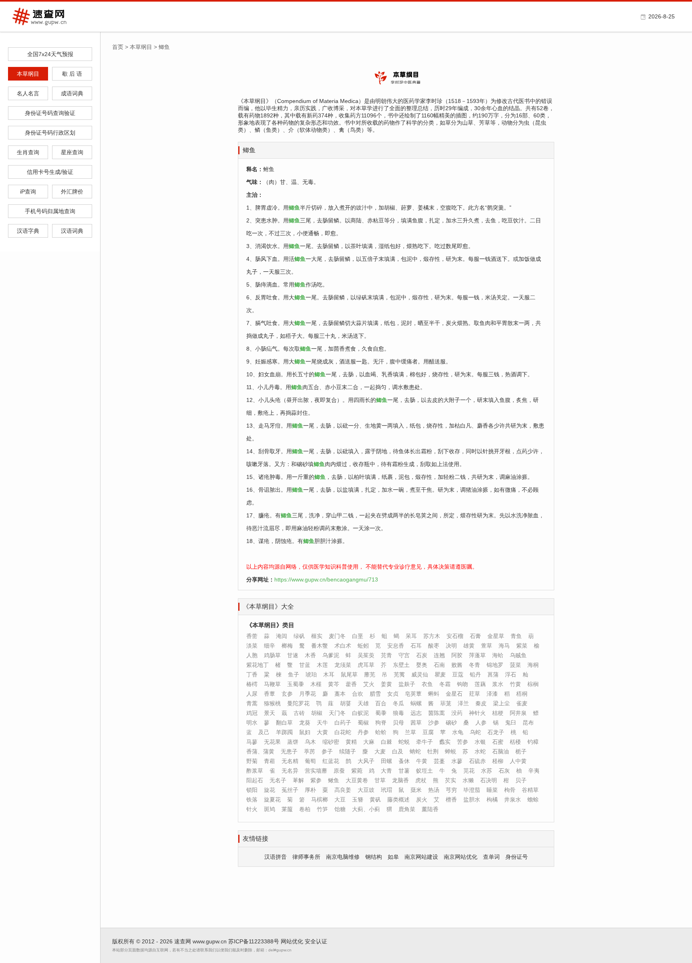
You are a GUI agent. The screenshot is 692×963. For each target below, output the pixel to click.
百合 (380, 703)
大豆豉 (366, 790)
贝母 (398, 722)
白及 (397, 751)
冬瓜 (398, 703)
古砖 (299, 713)
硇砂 (451, 722)
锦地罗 (495, 665)
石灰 (504, 770)
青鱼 (516, 636)
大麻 (368, 742)
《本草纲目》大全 (268, 606)
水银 (480, 742)
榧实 (316, 636)
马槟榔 (319, 799)
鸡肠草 (272, 655)
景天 (269, 713)
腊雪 (375, 693)
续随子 (347, 751)
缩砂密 (330, 742)
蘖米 (416, 790)
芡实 (450, 780)
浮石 (510, 674)
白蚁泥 (360, 713)
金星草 (495, 636)
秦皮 (481, 703)
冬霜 (445, 684)
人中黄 (518, 761)
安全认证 (316, 941)
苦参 (462, 742)
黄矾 (375, 799)
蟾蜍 (533, 799)
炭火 (421, 799)
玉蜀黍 (295, 684)
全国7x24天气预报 (50, 54)
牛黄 (421, 761)
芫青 (386, 655)
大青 (386, 770)
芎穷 (451, 790)
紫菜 (521, 645)
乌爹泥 (330, 655)
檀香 (451, 799)
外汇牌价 (72, 191)
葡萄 (310, 761)
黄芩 (333, 684)
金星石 (454, 693)
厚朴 (310, 790)
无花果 (272, 742)
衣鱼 (427, 684)
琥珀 (311, 674)
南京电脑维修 (343, 857)
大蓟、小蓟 (366, 809)
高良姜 (342, 790)
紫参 (316, 780)
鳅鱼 (333, 780)
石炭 (421, 655)
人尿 (251, 693)
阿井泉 (518, 713)
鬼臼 (510, 722)
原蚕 (339, 770)
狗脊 (380, 722)
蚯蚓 (363, 645)
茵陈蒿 (436, 713)
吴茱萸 (366, 655)
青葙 (269, 761)
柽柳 (497, 761)
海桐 (533, 665)
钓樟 (533, 742)
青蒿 (251, 703)
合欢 (357, 693)
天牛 (322, 722)
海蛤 (497, 655)
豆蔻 (457, 674)
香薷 (251, 636)
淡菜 (251, 645)
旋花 (269, 790)
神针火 (477, 713)
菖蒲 (493, 674)
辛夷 (533, 770)
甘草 (380, 780)
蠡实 (445, 742)
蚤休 (404, 761)
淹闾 (281, 636)
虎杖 (420, 780)
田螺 (386, 761)
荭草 (474, 693)
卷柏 (304, 809)
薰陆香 (430, 809)
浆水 (497, 684)
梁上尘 (501, 703)
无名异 (290, 770)
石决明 (488, 780)
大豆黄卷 (357, 780)
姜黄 (386, 684)
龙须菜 (342, 665)
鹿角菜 (406, 809)
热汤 (433, 790)
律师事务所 (306, 857)
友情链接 (255, 838)
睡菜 (492, 790)
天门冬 (337, 713)
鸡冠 (251, 713)
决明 (451, 645)
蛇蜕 (404, 742)
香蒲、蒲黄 (260, 751)
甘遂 (292, 655)
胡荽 (345, 703)
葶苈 (309, 751)
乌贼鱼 (518, 655)
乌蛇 (475, 732)
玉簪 (357, 799)
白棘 (386, 742)
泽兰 (463, 703)
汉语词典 (72, 231)
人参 (481, 722)
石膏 (475, 636)
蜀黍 (380, 713)
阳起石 (254, 780)
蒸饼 (292, 742)
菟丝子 (290, 790)
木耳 (328, 674)
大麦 (380, 751)
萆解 (298, 780)
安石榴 (455, 636)
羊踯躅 (284, 732)
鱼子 (293, 674)
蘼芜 (369, 674)
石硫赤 (477, 761)
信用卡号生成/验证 (50, 172)
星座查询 (72, 152)
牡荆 (433, 751)
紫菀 (356, 770)
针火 (251, 809)
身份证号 (516, 857)
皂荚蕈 (413, 693)
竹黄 (515, 684)
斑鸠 (269, 809)
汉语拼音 (275, 857)
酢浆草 (254, 770)
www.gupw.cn (210, 941)
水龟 (457, 732)
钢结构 (373, 857)
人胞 (251, 655)
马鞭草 (272, 684)
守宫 (404, 655)
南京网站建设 (421, 857)
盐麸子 (406, 684)
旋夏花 (272, 799)
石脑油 (500, 751)
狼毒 (398, 713)
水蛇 (480, 751)
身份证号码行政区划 (50, 132)
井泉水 (512, 799)
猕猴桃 (272, 703)
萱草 (486, 645)
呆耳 (411, 636)
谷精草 (530, 790)
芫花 (469, 770)
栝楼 (515, 742)
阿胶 (457, 655)
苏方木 (431, 636)
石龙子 (495, 732)
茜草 (416, 722)
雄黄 (469, 645)
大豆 (340, 799)
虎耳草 (366, 665)
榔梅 (287, 645)
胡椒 (316, 713)
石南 (439, 665)
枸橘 (492, 799)
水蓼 (457, 761)
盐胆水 (471, 799)
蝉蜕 (450, 751)
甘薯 (404, 770)
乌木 (310, 742)
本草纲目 (28, 74)
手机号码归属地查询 (50, 211)
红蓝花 (330, 761)
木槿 (316, 684)
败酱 (457, 665)
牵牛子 (424, 742)
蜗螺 (416, 703)
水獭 (468, 780)
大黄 (322, 732)
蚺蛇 (415, 751)
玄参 (287, 693)
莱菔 (287, 809)
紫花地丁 (257, 665)
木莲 (322, 665)
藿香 (351, 684)
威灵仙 (419, 674)
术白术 (342, 645)
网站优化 (292, 941)
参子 (327, 751)
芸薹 (439, 761)
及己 (264, 732)
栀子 (521, 751)
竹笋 (322, 809)
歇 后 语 (72, 74)
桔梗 (497, 713)
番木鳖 (319, 645)
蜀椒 (363, 722)
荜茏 (445, 703)
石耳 (416, 645)
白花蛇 (342, 732)
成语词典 (72, 93)
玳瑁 (386, 790)
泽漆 (492, 693)
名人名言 (28, 93)
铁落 (251, 799)
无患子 (289, 751)
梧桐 (521, 693)
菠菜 (515, 665)
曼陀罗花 (298, 703)
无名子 (278, 780)
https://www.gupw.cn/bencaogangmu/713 (326, 579)
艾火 (368, 684)
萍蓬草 (477, 655)
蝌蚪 (433, 693)
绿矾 (299, 636)
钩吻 (462, 684)
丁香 (251, 674)
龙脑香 (400, 780)
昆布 (528, 722)
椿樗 (251, 684)
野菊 (251, 761)
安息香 (395, 645)
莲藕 (480, 684)
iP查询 (28, 191)
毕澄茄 (471, 790)
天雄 (363, 703)
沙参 (433, 722)
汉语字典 (28, 231)
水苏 (486, 770)
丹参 (363, 732)
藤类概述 (398, 799)
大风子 (366, 761)
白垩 (357, 636)
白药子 (342, 722)
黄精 (351, 742)
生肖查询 (28, 152)
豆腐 (428, 732)
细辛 (269, 645)
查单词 (491, 857)
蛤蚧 (380, 732)
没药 (457, 713)
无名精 (290, 761)
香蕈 (269, 693)
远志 (416, 713)
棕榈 (533, 684)
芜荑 (399, 674)
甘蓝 (304, 665)
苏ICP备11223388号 (253, 941)
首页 (117, 47)
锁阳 (251, 790)
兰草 (410, 732)
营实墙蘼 (316, 770)
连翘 (439, 655)
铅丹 (475, 674)
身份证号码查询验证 (50, 113)
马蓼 (251, 742)
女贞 (392, 693)
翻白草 (284, 722)
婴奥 (421, 665)
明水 (251, 722)
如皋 (393, 857)
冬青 (474, 665)
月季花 (307, 693)
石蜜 (497, 742)
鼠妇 (304, 732)
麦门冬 (337, 636)
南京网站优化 (460, 857)
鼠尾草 (349, 674)
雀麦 (521, 703)
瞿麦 (440, 674)
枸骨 (509, 790)
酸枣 (433, 645)
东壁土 (401, 665)
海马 (504, 645)
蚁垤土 (424, 770)
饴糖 (340, 809)
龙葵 (304, 722)
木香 (310, 655)
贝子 (521, 780)
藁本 (340, 693)
